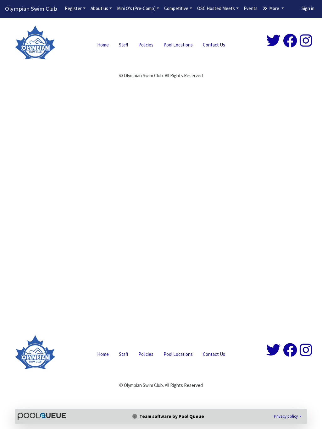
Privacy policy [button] (286, 416)
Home (103, 45)
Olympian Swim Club (31, 8)
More (274, 8)
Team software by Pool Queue (171, 416)
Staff (123, 45)
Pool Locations (178, 45)
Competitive (176, 8)
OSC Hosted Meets (216, 8)
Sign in (308, 8)
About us (99, 8)
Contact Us (214, 45)
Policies (145, 45)
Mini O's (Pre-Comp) (136, 8)
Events (251, 8)
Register (73, 8)
